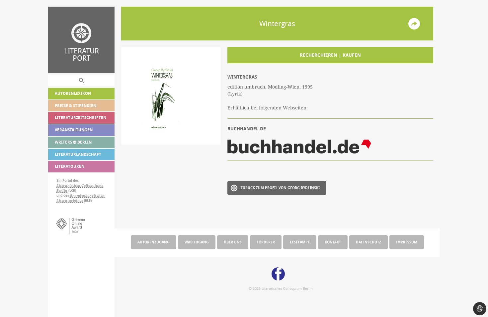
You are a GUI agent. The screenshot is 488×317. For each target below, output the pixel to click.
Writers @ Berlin (73, 142)
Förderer (266, 241)
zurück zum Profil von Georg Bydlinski (280, 187)
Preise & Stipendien (75, 105)
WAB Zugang (197, 241)
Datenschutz (368, 241)
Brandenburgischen (87, 195)
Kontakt (333, 241)
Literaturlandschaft (78, 154)
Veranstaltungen (74, 130)
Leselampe (300, 241)
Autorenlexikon (73, 93)
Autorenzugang (153, 241)
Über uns (233, 241)
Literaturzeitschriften (80, 117)
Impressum (406, 241)
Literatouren (69, 166)
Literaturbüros (70, 200)
